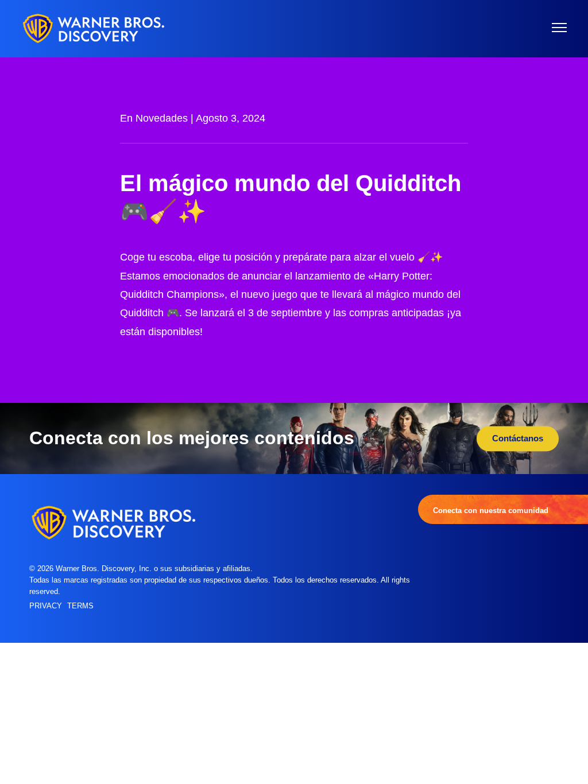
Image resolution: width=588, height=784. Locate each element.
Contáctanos (517, 438)
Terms (80, 606)
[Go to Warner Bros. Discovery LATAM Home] (94, 28)
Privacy (45, 606)
